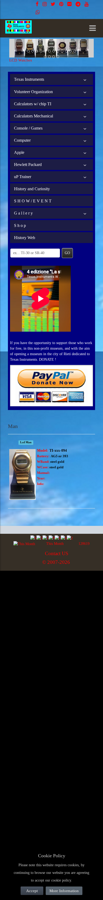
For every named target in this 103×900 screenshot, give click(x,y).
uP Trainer (22, 176)
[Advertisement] (51, 624)
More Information (64, 891)
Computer (22, 140)
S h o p (20, 225)
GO (67, 253)
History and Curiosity (32, 189)
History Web (24, 237)
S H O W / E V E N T (33, 201)
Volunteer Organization (33, 91)
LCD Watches (20, 60)
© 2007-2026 (56, 562)
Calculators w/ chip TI (32, 104)
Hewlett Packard (28, 164)
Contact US (56, 553)
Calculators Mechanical (33, 116)
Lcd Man (25, 442)
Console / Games (28, 128)
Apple (19, 152)
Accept (32, 891)
